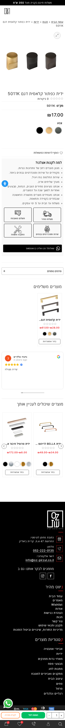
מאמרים (58, 600)
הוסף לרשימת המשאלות (46, 152)
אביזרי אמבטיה (53, 648)
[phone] (34, 724)
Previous (60, 446)
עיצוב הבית (55, 678)
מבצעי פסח (55, 663)
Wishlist (57, 604)
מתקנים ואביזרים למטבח (47, 673)
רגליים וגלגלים (53, 693)
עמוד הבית (57, 21)
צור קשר (57, 621)
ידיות (36, 21)
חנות (45, 21)
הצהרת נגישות (53, 612)
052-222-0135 (43, 550)
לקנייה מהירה (10, 715)
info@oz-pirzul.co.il (40, 560)
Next (4, 446)
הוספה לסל (33, 715)
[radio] (58, 130)
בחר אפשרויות (49, 341)
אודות (59, 608)
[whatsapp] (8, 703)
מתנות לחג (56, 668)
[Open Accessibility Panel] (5, 183)
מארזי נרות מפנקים (50, 658)
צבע (59, 123)
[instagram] (43, 576)
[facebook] (51, 576)
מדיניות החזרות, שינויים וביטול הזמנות (38, 629)
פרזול (59, 688)
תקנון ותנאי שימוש (50, 625)
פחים (59, 683)
